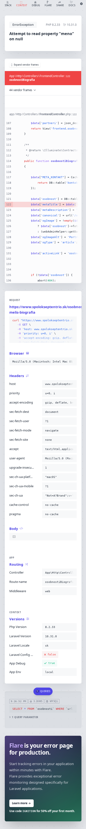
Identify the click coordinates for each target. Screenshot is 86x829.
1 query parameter (25, 717)
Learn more (21, 803)
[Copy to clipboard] (72, 320)
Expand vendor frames (26, 64)
